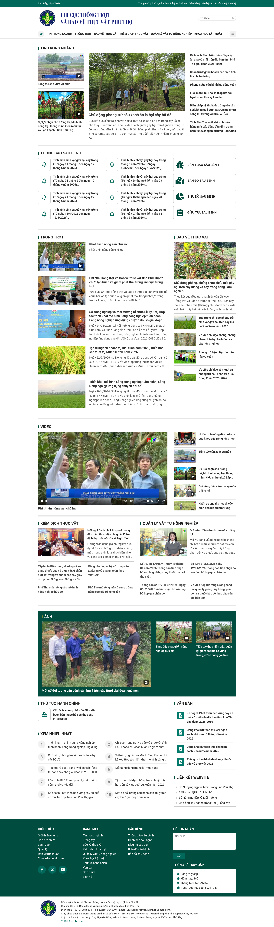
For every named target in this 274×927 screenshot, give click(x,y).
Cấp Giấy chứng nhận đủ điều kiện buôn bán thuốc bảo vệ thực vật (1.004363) (74, 715)
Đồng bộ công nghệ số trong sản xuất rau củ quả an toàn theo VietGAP (108, 571)
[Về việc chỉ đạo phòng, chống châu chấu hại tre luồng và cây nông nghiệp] (185, 339)
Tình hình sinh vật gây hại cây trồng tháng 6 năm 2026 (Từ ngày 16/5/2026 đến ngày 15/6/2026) (143, 164)
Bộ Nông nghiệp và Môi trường (198, 797)
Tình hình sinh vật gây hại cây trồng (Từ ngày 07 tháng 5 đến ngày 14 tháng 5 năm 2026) (143, 213)
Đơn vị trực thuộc (48, 854)
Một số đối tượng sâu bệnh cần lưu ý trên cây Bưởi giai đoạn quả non (90, 691)
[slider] (83, 501)
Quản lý (42, 849)
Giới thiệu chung (48, 835)
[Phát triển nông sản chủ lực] (61, 256)
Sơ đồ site (219, 3)
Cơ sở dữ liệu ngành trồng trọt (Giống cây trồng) (204, 805)
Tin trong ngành (57, 48)
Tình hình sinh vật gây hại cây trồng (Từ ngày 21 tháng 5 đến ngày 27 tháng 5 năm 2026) (75, 197)
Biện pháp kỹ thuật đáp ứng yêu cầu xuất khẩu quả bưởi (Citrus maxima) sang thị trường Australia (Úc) (213, 110)
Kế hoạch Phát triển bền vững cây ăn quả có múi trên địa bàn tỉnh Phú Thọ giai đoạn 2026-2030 (212, 59)
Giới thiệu (181, 3)
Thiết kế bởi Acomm (72, 921)
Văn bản (194, 3)
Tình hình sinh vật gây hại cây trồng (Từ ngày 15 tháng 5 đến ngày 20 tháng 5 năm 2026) (143, 197)
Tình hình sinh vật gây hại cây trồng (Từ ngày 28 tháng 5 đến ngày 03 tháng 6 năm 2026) (143, 180)
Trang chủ (143, 3)
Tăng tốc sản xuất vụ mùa (54, 84)
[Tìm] (233, 18)
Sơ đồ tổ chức (46, 840)
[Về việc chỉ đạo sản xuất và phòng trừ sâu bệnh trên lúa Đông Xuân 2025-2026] (185, 374)
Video (46, 426)
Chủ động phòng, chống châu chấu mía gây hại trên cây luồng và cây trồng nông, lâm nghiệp (204, 287)
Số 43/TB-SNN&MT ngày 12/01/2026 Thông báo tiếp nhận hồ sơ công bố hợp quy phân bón (213, 568)
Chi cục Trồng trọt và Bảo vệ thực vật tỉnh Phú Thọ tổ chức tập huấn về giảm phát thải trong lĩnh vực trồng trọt (126, 282)
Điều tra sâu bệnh (139, 844)
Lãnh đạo (44, 844)
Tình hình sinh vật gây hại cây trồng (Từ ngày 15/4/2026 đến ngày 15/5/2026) (75, 213)
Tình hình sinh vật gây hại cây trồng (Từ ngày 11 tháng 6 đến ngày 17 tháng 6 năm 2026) (75, 164)
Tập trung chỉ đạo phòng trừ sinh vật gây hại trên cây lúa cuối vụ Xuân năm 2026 (216, 322)
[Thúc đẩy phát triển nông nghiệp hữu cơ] (174, 632)
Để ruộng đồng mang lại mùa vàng (136, 767)
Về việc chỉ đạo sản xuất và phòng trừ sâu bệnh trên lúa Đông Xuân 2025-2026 (216, 374)
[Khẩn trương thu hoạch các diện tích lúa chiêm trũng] (185, 508)
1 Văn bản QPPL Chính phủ (195, 792)
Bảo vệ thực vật (192, 237)
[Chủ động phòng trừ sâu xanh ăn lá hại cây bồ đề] (137, 82)
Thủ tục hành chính (163, 3)
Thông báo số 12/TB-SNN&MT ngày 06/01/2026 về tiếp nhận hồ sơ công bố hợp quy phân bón (163, 589)
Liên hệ (232, 3)
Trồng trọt (52, 237)
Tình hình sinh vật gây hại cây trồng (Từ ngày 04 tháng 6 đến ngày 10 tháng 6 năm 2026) (75, 180)
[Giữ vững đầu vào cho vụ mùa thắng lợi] (185, 490)
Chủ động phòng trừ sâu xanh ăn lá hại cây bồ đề (130, 115)
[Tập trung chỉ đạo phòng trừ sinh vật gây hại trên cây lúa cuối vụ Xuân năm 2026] (185, 322)
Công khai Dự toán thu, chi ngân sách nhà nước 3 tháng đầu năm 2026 (207, 734)
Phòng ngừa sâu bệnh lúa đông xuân (213, 84)
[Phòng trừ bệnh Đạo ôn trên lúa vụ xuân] (185, 356)
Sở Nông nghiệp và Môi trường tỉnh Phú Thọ (206, 787)
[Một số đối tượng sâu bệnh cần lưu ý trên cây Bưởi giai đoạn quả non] (96, 654)
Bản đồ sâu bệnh (138, 854)
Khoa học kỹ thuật (94, 858)
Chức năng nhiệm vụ (51, 858)
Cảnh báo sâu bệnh (140, 840)
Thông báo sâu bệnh (60, 153)
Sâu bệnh (206, 3)
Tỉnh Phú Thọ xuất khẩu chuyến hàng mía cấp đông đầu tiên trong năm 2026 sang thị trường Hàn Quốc (213, 126)
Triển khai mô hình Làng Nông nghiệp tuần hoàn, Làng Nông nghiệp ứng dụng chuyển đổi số (73, 747)
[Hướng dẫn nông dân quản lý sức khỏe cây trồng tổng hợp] (185, 438)
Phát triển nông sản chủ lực (108, 244)
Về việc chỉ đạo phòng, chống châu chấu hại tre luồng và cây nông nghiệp (217, 339)
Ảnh (48, 617)
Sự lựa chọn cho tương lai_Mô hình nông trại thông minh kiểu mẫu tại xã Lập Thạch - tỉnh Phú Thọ (60, 126)
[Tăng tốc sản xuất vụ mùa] (61, 67)
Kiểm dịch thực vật (59, 523)
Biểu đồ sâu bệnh (139, 849)
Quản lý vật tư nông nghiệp (170, 523)
